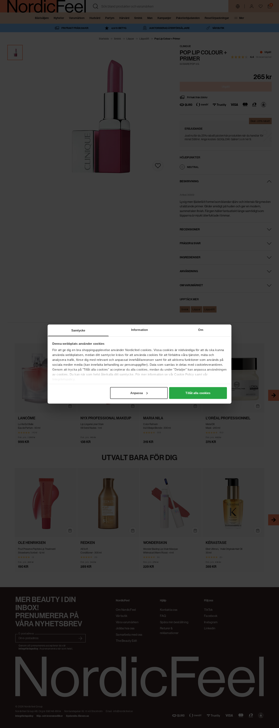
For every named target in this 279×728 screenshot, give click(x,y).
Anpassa (136, 392)
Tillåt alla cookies (197, 392)
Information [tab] (139, 329)
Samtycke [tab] (78, 330)
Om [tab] (200, 329)
